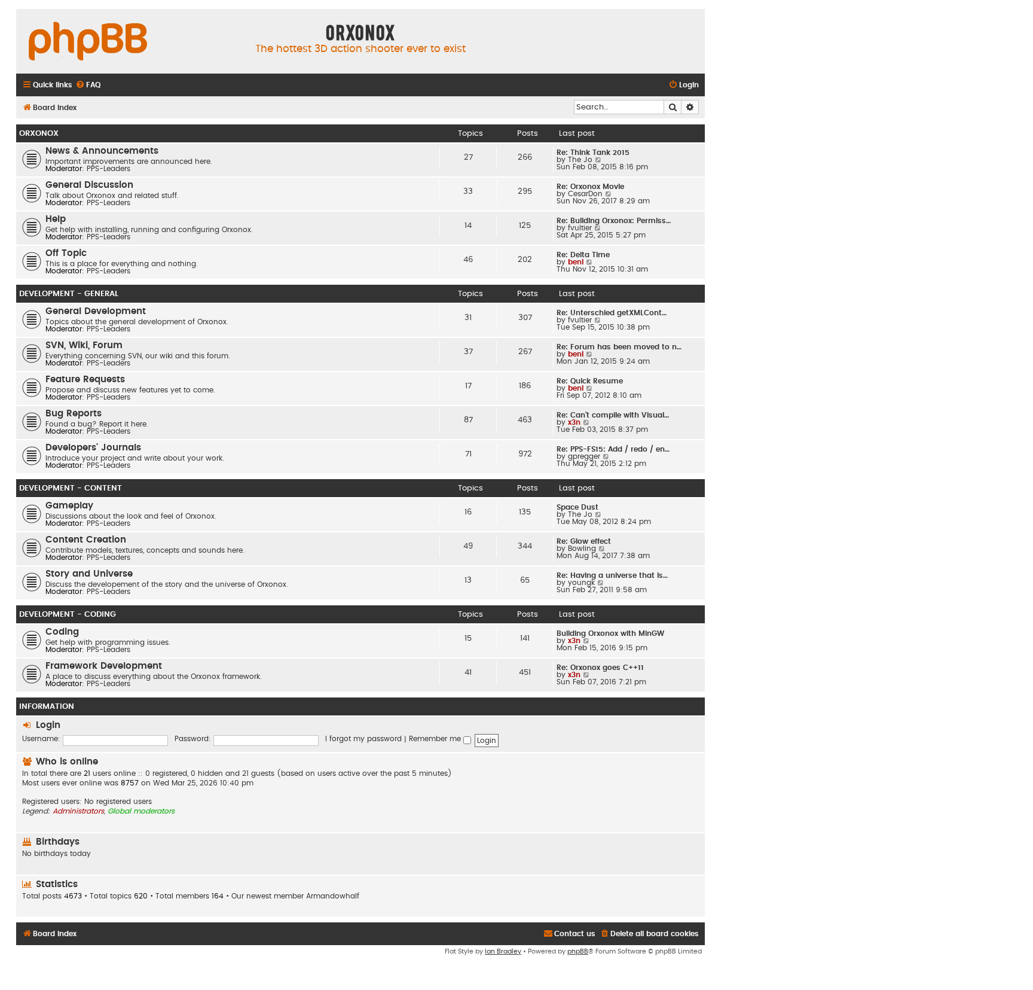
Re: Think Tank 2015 (593, 152)
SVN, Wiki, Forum (84, 345)
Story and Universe (89, 573)
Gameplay (69, 505)
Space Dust (577, 507)
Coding (62, 631)
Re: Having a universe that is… (612, 575)
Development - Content (70, 488)
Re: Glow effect (584, 541)
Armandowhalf (332, 896)
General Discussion (89, 185)
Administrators (78, 811)
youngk (581, 582)
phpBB (577, 951)
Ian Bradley (503, 951)
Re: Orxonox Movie (590, 186)
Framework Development (103, 666)
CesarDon (585, 193)
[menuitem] (87, 85)
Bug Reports (73, 413)
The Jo (580, 159)
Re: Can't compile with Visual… (613, 415)
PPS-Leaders (108, 168)
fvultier (580, 227)
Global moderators (141, 811)
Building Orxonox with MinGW (610, 633)
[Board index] (88, 42)
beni (575, 262)
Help (55, 219)
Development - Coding (67, 614)
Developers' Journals (93, 447)
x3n (574, 422)
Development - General (68, 294)
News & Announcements (101, 151)
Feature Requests (85, 379)
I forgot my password (363, 738)
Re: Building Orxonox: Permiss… (614, 220)
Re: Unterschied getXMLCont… (612, 312)
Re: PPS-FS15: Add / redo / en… (613, 449)
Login (48, 725)
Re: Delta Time (583, 254)
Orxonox (39, 133)
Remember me (436, 738)
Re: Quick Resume (590, 381)
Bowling (582, 548)
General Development (95, 311)
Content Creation (85, 539)
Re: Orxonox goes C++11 (600, 667)
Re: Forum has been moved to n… (619, 347)
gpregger (584, 456)
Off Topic (66, 253)
